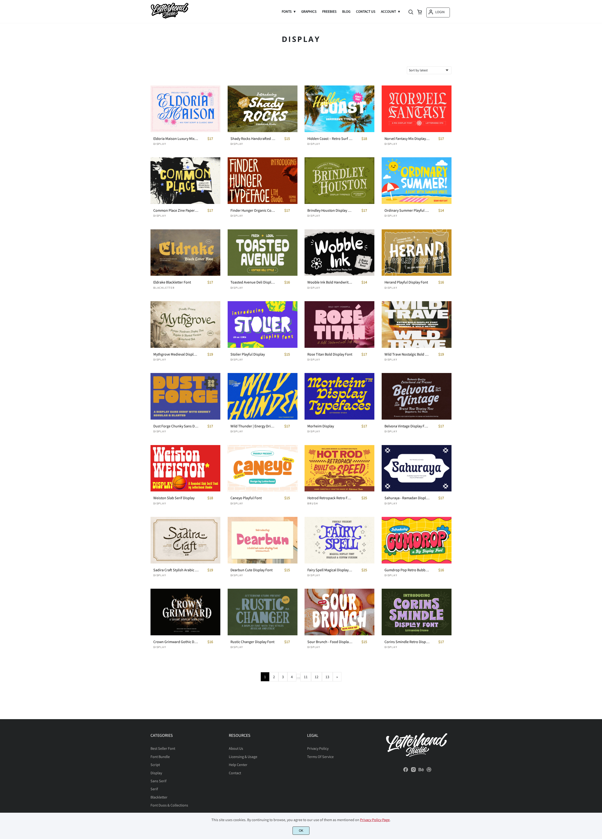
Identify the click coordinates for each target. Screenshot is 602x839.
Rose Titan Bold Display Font (329, 354)
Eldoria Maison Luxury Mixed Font (175, 138)
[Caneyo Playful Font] (262, 468)
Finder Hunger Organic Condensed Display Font (253, 210)
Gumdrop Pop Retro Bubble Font (407, 570)
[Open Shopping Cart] (419, 12)
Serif (154, 788)
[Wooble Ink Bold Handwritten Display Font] (339, 252)
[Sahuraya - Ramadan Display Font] (417, 468)
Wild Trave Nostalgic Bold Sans (407, 354)
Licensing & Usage (243, 756)
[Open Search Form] (411, 12)
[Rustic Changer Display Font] (262, 612)
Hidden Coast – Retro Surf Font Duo (329, 138)
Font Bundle (160, 756)
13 (327, 676)
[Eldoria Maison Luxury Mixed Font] (185, 108)
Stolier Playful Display (247, 354)
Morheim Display (320, 426)
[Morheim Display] (339, 396)
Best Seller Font (162, 748)
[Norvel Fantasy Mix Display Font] (417, 108)
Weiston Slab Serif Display (173, 498)
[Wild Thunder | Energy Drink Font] (262, 396)
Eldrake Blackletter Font (172, 282)
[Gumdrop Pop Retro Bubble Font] (417, 540)
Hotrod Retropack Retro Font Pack (329, 498)
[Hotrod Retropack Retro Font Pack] (339, 468)
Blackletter (164, 287)
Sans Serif (158, 780)
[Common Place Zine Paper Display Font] (185, 180)
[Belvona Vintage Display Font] (417, 396)
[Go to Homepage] (169, 17)
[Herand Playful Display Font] (417, 252)
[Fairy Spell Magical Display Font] (339, 540)
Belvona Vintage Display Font (407, 426)
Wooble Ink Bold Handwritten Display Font (329, 282)
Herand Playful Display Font (406, 282)
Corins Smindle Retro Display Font (407, 642)
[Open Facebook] (405, 771)
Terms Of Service (320, 756)
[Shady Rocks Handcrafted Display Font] (262, 108)
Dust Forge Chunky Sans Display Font (175, 426)
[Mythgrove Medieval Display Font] (185, 324)
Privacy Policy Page (375, 819)
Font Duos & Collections (169, 805)
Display (159, 144)
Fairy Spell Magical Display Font (329, 570)
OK (301, 830)
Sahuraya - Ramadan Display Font (407, 498)
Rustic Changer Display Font (252, 642)
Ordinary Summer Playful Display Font (407, 210)
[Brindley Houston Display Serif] (339, 180)
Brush (312, 503)
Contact (235, 772)
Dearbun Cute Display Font (251, 570)
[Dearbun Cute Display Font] (262, 540)
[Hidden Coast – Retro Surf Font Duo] (339, 108)
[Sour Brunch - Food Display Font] (339, 612)
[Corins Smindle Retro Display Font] (417, 612)
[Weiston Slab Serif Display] (185, 468)
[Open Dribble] (429, 771)
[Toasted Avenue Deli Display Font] (262, 252)
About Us (236, 748)
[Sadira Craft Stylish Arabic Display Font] (185, 540)
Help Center (238, 764)
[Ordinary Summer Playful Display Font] (417, 180)
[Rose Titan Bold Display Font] (339, 324)
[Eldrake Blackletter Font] (185, 252)
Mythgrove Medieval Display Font (175, 354)
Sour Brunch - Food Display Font (329, 642)
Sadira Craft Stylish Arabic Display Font (175, 570)
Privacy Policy (318, 748)
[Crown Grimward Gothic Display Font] (185, 612)
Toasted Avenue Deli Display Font (253, 282)
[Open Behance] (421, 771)
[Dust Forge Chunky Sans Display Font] (185, 396)
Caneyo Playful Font (246, 498)
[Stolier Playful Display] (262, 324)
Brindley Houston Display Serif (329, 210)
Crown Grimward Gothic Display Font (175, 642)
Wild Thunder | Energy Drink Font (253, 426)
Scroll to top (598, 712)
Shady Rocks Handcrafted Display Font (253, 138)
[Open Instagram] (413, 771)
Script (155, 764)
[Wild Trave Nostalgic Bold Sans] (417, 324)
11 (306, 676)
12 (316, 676)
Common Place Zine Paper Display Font (175, 210)
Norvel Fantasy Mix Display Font (407, 138)
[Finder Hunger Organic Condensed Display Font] (262, 180)
